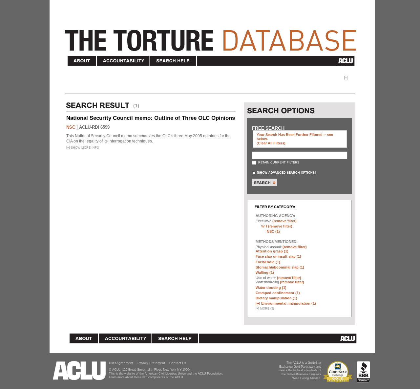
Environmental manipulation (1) (288, 303)
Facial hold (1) (268, 262)
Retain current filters (278, 162)
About (82, 61)
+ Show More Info (82, 147)
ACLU (277, 61)
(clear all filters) (271, 143)
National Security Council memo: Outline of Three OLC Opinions (150, 118)
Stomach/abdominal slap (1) (280, 267)
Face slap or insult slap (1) (278, 256)
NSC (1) (273, 231)
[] (286, 172)
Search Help (173, 61)
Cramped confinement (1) (278, 293)
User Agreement (121, 363)
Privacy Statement (151, 363)
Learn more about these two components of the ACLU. (146, 377)
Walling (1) (265, 272)
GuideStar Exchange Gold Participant (339, 371)
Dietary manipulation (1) (276, 298)
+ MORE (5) (265, 308)
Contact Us (177, 363)
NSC (70, 127)
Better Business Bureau (363, 371)
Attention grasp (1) (272, 251)
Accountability (123, 61)
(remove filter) (284, 221)
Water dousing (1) (271, 288)
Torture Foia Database (212, 37)
